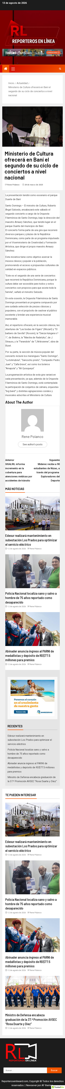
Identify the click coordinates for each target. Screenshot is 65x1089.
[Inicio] (5, 69)
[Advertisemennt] (32, 52)
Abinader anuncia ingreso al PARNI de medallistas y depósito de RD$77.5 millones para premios (29, 655)
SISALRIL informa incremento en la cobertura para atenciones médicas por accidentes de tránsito (18, 470)
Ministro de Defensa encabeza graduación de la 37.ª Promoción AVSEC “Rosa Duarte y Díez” (31, 1019)
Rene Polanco (13, 185)
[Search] (60, 69)
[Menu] (13, 69)
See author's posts (32, 444)
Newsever (31, 1085)
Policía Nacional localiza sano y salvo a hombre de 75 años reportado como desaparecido (31, 597)
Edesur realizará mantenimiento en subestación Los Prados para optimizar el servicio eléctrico (31, 540)
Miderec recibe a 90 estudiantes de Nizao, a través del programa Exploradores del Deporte (47, 470)
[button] (13, 69)
